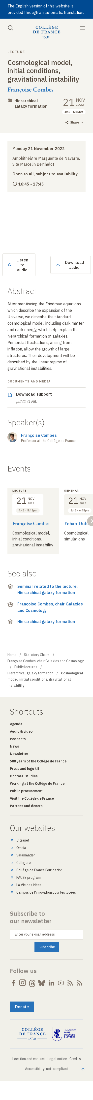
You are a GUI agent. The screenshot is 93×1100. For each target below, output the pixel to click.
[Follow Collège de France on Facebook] (13, 982)
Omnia (21, 848)
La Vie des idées (28, 885)
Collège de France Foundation (39, 870)
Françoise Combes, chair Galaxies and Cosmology (50, 607)
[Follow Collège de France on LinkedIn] (51, 982)
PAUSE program (28, 877)
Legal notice (57, 1059)
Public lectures (25, 667)
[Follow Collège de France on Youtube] (60, 982)
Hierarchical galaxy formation (30, 103)
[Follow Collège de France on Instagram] (22, 982)
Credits (75, 1059)
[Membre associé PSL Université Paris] (64, 1034)
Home (11, 655)
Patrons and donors (26, 806)
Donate (22, 1006)
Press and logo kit (24, 768)
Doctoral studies (23, 776)
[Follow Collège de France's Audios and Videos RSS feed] (79, 982)
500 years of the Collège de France (38, 761)
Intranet (23, 840)
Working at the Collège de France (37, 783)
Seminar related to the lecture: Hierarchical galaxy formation (47, 589)
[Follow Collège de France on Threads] (32, 982)
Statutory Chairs (37, 655)
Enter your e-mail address (35, 934)
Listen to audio (22, 264)
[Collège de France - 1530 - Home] (47, 32)
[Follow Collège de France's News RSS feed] (70, 982)
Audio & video (21, 731)
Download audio (74, 265)
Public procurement (26, 791)
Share (74, 122)
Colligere (23, 862)
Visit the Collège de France (32, 798)
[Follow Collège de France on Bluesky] (41, 982)
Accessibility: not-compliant (46, 1069)
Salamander (25, 855)
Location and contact (28, 1059)
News (14, 746)
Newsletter (19, 754)
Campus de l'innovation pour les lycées (46, 892)
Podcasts (18, 739)
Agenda (16, 724)
